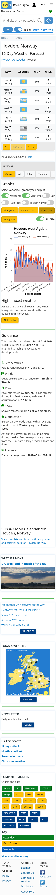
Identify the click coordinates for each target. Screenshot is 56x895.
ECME (23, 813)
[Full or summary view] (6, 147)
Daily (36, 30)
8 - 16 (31, 146)
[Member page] (34, 5)
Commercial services (28, 879)
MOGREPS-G (9, 813)
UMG (15, 807)
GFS (29, 794)
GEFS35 (33, 819)
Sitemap (26, 867)
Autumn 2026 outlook (14, 620)
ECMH (16, 800)
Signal (26, 5)
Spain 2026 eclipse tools (15, 615)
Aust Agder (18, 59)
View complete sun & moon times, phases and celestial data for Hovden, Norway (25, 541)
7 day (43, 30)
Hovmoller (24, 825)
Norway (5, 59)
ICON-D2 (46, 788)
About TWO (27, 891)
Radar (17, 5)
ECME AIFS (8, 819)
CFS (44, 819)
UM (5, 807)
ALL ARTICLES (28, 631)
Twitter (44, 886)
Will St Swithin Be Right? (15, 625)
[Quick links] (43, 5)
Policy (5, 875)
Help (29, 157)
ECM (6, 800)
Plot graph (9, 219)
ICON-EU (27, 807)
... (9, 37)
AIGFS (18, 794)
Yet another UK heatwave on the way (22, 605)
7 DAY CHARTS (28, 699)
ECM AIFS (29, 800)
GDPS (42, 800)
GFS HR (40, 794)
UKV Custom (30, 788)
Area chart (46, 210)
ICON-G (40, 807)
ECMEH (35, 813)
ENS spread (9, 825)
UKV (17, 788)
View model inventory (14, 856)
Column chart (28, 210)
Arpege (7, 794)
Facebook (45, 876)
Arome (7, 788)
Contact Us (27, 873)
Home (4, 38)
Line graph (9, 210)
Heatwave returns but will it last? (20, 610)
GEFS (21, 819)
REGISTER (28, 725)
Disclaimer (27, 886)
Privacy (6, 881)
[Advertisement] (28, 496)
